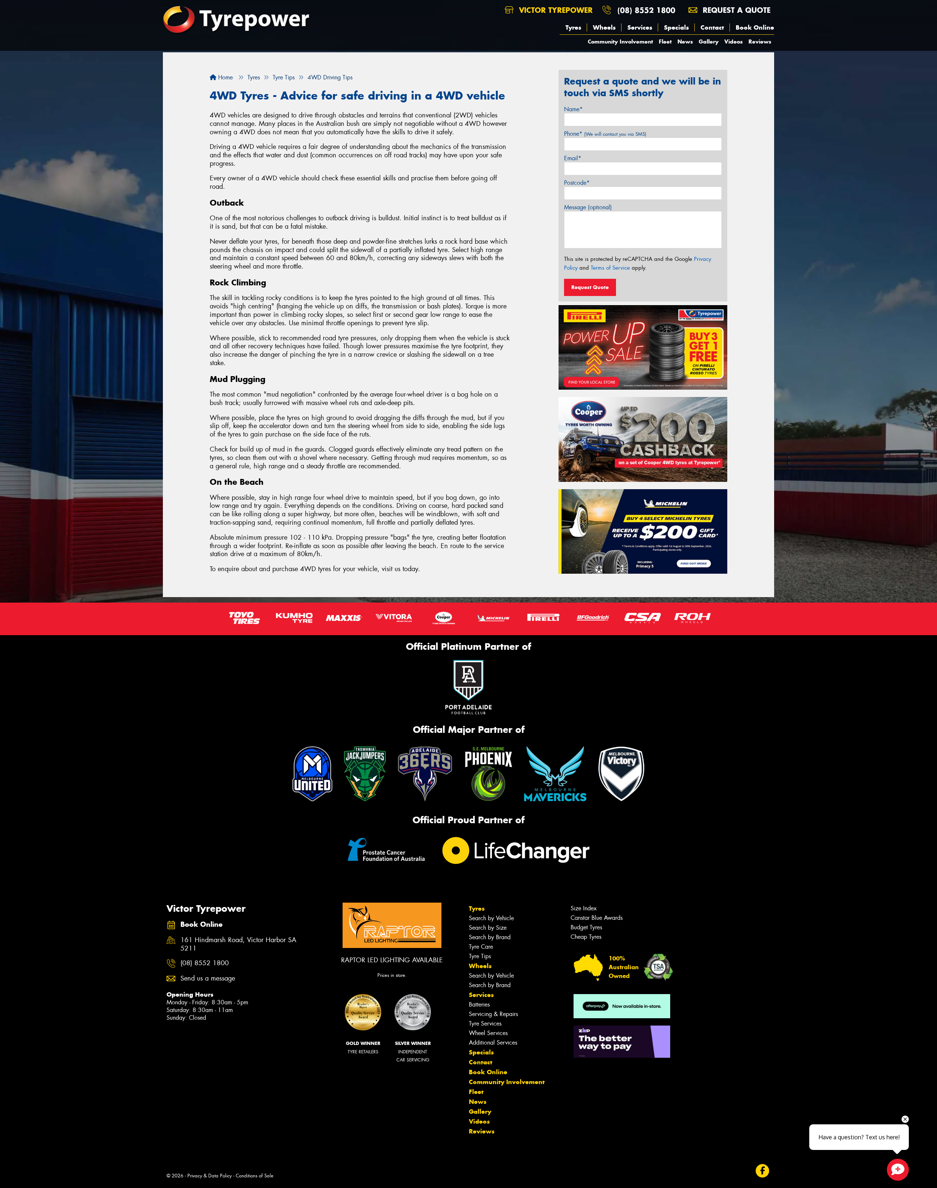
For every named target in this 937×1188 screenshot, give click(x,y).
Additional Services (493, 1042)
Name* (573, 109)
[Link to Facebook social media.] (762, 1170)
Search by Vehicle (491, 918)
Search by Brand (490, 937)
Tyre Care (481, 947)
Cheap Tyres (586, 937)
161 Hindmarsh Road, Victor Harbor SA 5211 (238, 944)
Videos (733, 41)
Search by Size (488, 928)
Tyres (573, 27)
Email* (572, 158)
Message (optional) (588, 207)
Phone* (605, 134)
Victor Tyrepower (554, 10)
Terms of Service (610, 267)
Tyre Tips (480, 956)
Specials (676, 27)
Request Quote (590, 287)
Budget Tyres (586, 927)
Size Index (584, 908)
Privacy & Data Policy (209, 1176)
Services (639, 27)
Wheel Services (488, 1033)
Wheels (604, 27)
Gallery (708, 41)
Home (224, 77)
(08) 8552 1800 (646, 10)
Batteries (479, 1004)
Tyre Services (485, 1023)
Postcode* (577, 183)
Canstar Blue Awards (597, 918)
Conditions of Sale (254, 1176)
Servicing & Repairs (493, 1014)
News (685, 41)
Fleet (665, 41)
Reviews (760, 41)
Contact (712, 27)
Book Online (755, 27)
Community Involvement (620, 41)
